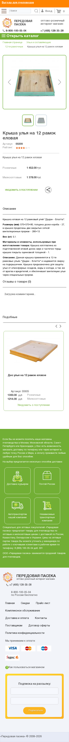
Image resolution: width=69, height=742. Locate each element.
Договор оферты (39, 626)
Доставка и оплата (17, 618)
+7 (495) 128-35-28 (20, 585)
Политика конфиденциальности (24, 633)
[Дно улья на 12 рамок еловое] (33, 352)
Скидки (25, 603)
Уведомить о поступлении (21, 189)
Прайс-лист (43, 603)
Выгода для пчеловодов (18, 3)
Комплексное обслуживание (22, 611)
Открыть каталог (22, 36)
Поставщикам (13, 626)
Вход (48, 11)
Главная (10, 603)
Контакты (41, 618)
